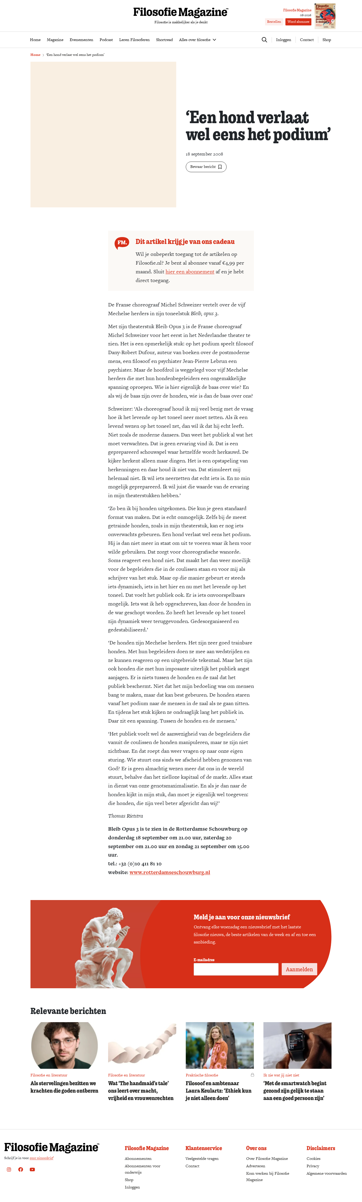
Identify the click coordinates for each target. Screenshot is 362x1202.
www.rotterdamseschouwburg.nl (170, 872)
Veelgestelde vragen (202, 1158)
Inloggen (132, 1187)
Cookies (313, 1158)
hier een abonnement (190, 271)
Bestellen (274, 21)
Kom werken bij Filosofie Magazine (267, 1176)
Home (35, 54)
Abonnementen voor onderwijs (142, 1169)
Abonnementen (138, 1158)
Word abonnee (298, 21)
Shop (327, 39)
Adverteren (255, 1166)
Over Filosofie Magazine (267, 1158)
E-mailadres (204, 959)
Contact (307, 39)
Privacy (313, 1166)
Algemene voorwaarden (327, 1173)
